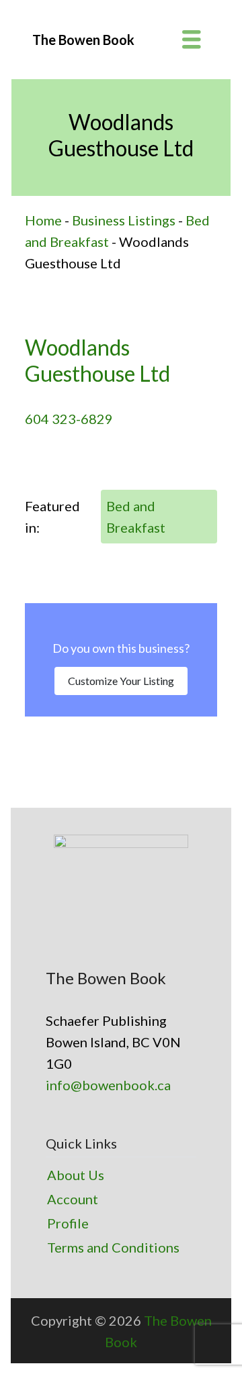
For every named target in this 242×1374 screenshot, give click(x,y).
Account (72, 1199)
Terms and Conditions (113, 1247)
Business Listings (123, 220)
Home (43, 220)
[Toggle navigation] (191, 39)
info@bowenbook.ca (108, 1085)
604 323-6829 (69, 419)
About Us (75, 1175)
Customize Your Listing (121, 680)
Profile (68, 1223)
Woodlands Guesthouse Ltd (97, 360)
